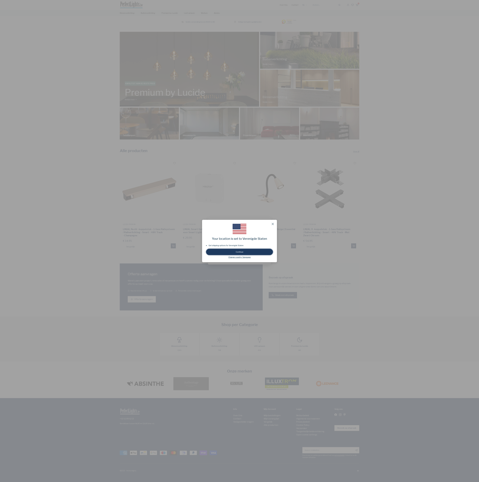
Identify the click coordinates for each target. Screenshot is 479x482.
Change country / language (239, 257)
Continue (239, 252)
